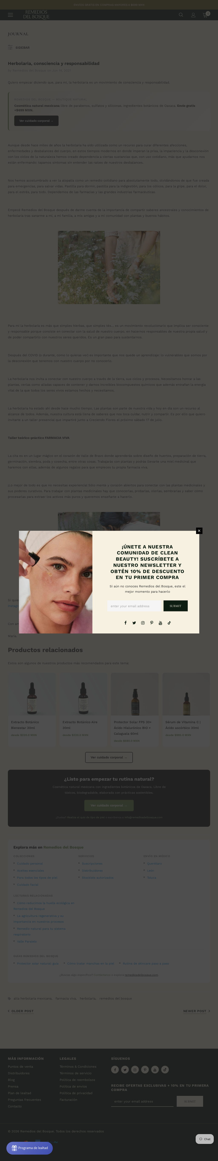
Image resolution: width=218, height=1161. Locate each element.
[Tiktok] (169, 622)
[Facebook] (125, 622)
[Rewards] (29, 1148)
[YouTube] (160, 622)
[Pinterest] (152, 622)
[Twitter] (134, 622)
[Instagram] (143, 622)
